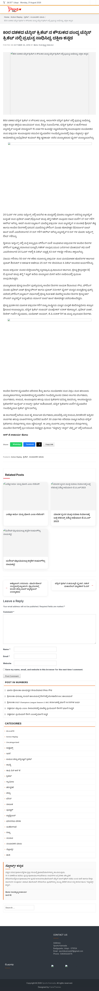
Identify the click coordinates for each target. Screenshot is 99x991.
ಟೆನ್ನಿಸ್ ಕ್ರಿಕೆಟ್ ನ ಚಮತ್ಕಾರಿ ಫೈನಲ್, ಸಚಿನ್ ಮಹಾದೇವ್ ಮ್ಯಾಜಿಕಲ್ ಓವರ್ (72, 585)
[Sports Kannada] (14, 9)
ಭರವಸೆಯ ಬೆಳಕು (13, 821)
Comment (8, 612)
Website (7, 663)
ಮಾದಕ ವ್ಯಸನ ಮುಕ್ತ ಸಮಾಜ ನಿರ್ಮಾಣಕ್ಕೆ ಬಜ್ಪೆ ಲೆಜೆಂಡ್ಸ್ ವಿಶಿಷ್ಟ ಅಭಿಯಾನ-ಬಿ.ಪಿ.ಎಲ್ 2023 (72, 518)
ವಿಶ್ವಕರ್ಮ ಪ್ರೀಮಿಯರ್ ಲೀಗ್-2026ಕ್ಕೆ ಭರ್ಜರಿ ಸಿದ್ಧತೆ (27, 714)
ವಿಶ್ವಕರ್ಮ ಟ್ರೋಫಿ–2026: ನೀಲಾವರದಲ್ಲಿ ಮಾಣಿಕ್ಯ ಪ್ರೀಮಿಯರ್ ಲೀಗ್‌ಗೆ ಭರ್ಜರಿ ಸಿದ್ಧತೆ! (40, 708)
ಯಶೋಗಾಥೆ (11, 827)
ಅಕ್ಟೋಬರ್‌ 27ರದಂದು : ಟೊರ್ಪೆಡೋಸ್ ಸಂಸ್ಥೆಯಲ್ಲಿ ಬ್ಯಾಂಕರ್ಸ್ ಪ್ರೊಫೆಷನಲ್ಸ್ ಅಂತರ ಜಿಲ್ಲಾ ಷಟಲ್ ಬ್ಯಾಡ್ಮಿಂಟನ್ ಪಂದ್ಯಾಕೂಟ (26, 588)
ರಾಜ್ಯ (8, 832)
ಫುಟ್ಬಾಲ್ (9, 810)
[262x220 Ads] (58, 965)
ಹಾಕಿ (8, 855)
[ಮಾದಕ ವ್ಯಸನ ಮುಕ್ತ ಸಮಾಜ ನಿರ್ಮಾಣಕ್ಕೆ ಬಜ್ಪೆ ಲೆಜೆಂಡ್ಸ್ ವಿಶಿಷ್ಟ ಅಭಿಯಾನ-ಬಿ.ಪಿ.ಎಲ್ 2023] (73, 496)
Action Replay (17, 17)
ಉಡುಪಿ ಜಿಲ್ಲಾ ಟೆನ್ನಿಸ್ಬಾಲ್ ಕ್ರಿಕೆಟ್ (19, 759)
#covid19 (10, 731)
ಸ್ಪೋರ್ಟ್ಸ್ (10, 849)
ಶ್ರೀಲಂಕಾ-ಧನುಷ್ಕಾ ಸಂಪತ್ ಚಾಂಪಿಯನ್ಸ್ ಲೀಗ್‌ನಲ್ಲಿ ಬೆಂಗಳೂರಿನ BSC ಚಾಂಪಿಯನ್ (39, 696)
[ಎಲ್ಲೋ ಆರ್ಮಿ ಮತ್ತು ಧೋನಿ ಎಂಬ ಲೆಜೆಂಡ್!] (25, 496)
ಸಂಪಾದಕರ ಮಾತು (37, 17)
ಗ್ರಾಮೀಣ (10, 782)
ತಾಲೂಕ (9, 804)
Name (6, 649)
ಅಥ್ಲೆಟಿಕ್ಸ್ (9, 748)
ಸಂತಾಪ (9, 838)
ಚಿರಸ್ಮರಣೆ (10, 787)
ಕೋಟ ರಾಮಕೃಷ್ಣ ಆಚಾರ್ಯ (44, 45)
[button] (91, 9)
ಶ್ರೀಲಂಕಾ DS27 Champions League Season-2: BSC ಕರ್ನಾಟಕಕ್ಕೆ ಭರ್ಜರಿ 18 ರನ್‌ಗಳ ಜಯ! (43, 702)
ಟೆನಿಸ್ (8, 798)
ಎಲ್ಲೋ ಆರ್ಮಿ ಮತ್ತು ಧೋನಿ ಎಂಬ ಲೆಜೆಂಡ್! (25, 514)
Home (6, 17)
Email (6, 656)
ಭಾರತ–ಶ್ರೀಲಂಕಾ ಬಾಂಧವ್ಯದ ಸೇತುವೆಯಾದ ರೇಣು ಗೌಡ (29, 690)
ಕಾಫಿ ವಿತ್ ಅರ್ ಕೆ (13, 770)
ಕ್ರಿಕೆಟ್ (26, 17)
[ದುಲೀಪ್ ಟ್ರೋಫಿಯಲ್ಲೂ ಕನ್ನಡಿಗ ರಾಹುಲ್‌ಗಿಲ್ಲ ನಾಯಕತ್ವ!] (25, 543)
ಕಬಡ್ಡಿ (8, 765)
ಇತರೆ (8, 753)
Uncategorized (12, 742)
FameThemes (55, 987)
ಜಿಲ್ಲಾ (8, 793)
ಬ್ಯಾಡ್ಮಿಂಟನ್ (11, 815)
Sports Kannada (49, 983)
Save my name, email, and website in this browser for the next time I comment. (44, 669)
